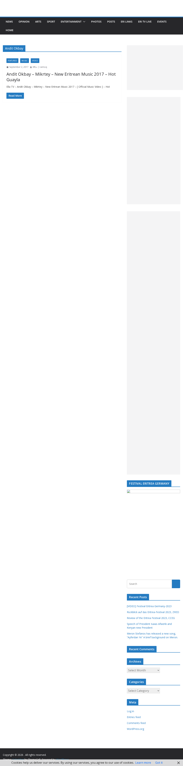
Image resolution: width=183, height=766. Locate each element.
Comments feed (136, 723)
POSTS (111, 21)
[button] (83, 21)
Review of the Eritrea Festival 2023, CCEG (151, 618)
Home (9, 30)
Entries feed (134, 717)
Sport (51, 21)
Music (25, 60)
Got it (159, 763)
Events (162, 21)
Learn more (143, 763)
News (9, 21)
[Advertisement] (155, 67)
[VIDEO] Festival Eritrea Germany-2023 (149, 606)
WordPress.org (135, 729)
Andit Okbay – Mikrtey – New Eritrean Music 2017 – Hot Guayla (61, 76)
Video (35, 60)
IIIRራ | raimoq (40, 67)
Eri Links (126, 21)
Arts (38, 21)
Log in (130, 711)
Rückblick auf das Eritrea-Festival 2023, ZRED (153, 612)
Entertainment (71, 21)
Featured (12, 60)
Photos (96, 21)
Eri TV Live (145, 21)
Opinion (24, 21)
